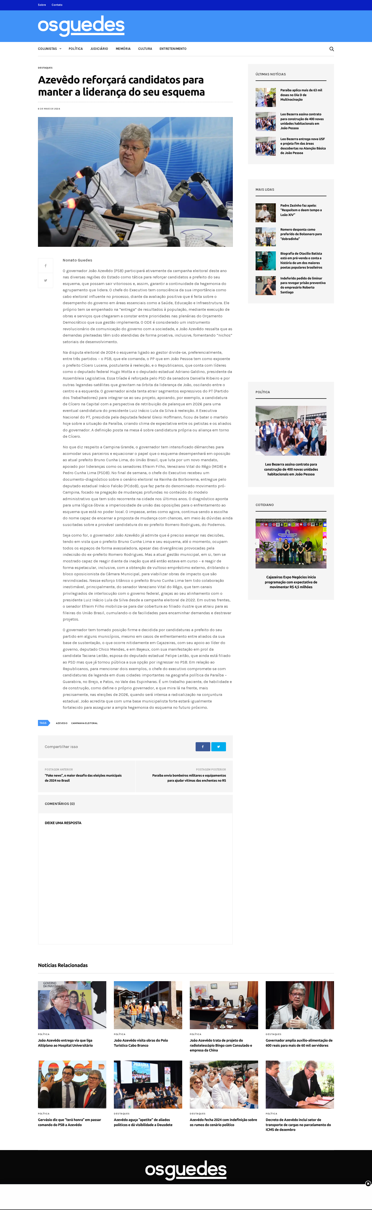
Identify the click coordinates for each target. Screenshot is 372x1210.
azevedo (61, 723)
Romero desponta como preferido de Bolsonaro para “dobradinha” (301, 234)
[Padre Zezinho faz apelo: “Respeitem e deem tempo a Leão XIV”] (266, 212)
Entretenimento (173, 49)
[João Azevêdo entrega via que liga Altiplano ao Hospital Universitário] (72, 1005)
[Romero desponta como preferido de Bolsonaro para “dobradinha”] (266, 236)
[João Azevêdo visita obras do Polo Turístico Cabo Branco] (148, 1005)
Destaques (45, 68)
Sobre (42, 5)
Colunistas (47, 49)
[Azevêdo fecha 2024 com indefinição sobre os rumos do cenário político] (224, 1085)
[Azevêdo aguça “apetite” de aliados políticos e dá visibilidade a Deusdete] (148, 1085)
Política (76, 49)
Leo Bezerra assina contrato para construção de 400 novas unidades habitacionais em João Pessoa (291, 469)
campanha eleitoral (84, 723)
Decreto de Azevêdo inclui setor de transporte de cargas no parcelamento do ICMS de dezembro (298, 1125)
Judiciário (99, 49)
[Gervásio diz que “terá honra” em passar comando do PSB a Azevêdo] (72, 1085)
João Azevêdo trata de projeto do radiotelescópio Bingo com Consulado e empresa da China (221, 1045)
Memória (123, 49)
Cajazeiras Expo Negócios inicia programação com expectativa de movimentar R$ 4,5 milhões (291, 582)
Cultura (145, 49)
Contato (57, 5)
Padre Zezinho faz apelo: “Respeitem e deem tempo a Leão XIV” (301, 210)
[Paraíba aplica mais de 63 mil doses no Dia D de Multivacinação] (266, 97)
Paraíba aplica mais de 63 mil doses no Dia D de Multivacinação (301, 95)
